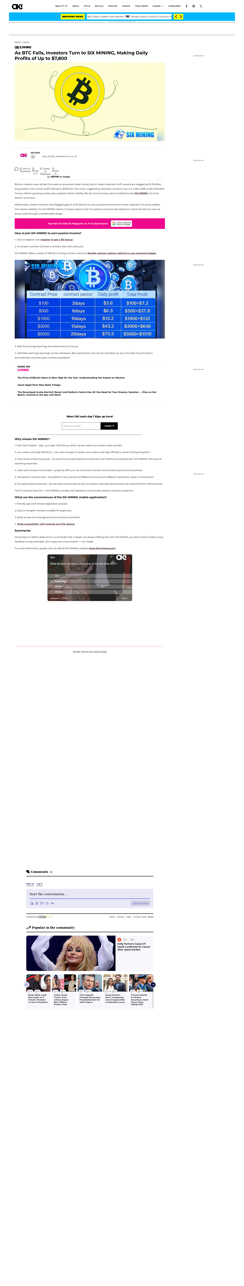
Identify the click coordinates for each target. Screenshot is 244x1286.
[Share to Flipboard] (45, 169)
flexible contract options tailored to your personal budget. (122, 253)
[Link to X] (200, 6)
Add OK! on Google (60, 176)
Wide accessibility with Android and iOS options (46, 524)
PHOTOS (112, 6)
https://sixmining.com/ (102, 548)
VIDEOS (126, 6)
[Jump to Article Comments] (16, 169)
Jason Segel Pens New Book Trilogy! (39, 385)
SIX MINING (141, 193)
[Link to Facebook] (186, 6)
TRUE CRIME (141, 6)
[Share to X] (35, 169)
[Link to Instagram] (193, 6)
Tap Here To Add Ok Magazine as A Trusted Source (78, 223)
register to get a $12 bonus (56, 239)
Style (87, 6)
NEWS (75, 6)
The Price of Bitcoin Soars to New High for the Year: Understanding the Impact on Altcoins (71, 377)
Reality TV (61, 6)
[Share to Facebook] (25, 169)
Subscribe (174, 6)
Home (18, 42)
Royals (99, 6)
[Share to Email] (55, 169)
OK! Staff (35, 152)
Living (26, 42)
